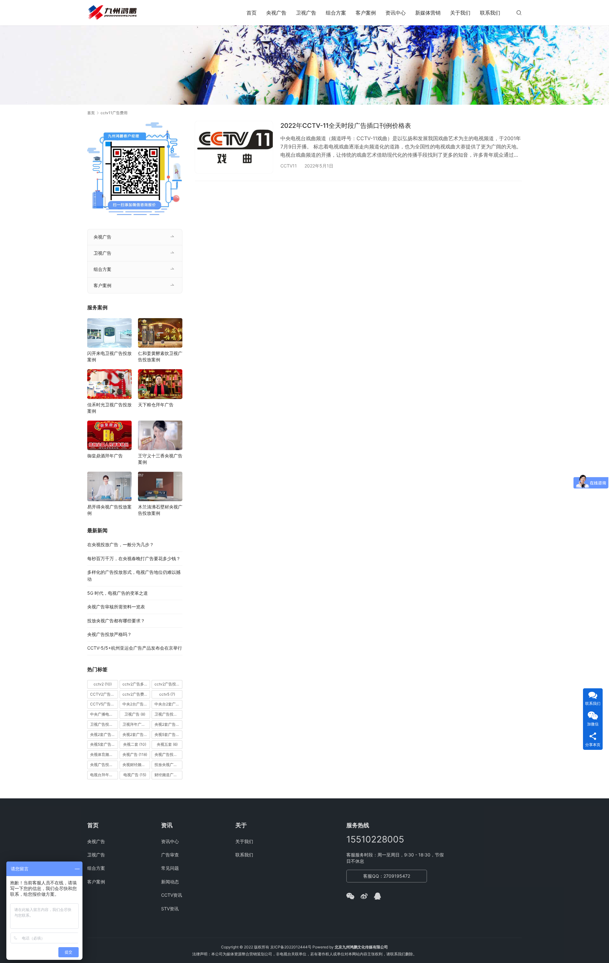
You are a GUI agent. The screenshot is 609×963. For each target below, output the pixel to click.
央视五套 (167, 744)
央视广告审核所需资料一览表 (116, 606)
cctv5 (167, 694)
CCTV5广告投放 (104, 704)
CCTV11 (288, 165)
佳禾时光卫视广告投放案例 (109, 408)
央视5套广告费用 (104, 744)
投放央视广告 (168, 764)
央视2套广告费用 (136, 734)
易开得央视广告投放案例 (109, 510)
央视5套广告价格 (168, 734)
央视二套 (134, 744)
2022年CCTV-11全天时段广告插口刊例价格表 (345, 125)
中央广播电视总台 (104, 714)
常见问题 (170, 868)
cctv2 (103, 684)
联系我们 (490, 13)
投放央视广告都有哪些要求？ (116, 620)
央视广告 (276, 13)
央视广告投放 (168, 754)
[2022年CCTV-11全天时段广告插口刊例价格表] (234, 147)
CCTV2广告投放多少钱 (104, 694)
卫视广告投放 (168, 714)
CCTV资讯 (171, 895)
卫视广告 (306, 13)
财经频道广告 (168, 774)
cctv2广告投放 (168, 684)
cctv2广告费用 (136, 694)
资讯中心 (395, 13)
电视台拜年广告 (104, 774)
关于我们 (460, 13)
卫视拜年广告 (136, 724)
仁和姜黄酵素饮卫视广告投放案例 (160, 356)
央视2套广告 (168, 724)
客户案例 (366, 13)
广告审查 (170, 854)
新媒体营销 (428, 13)
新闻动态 (170, 881)
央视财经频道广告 (136, 764)
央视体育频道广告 (104, 754)
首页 (251, 13)
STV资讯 (170, 908)
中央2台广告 (136, 704)
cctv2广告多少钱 (136, 684)
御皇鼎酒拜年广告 (105, 455)
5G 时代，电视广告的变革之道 (117, 593)
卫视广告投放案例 (104, 724)
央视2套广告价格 (104, 734)
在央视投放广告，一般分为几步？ (120, 544)
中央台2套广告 (168, 704)
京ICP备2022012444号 (290, 947)
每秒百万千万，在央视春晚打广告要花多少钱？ (133, 558)
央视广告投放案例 (104, 764)
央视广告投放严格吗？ (109, 634)
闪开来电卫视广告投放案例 (109, 356)
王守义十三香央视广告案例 (160, 459)
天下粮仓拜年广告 (156, 404)
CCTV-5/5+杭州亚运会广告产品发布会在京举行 (134, 648)
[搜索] (519, 12)
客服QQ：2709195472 (386, 876)
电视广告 (134, 774)
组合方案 (336, 13)
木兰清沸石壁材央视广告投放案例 (160, 510)
